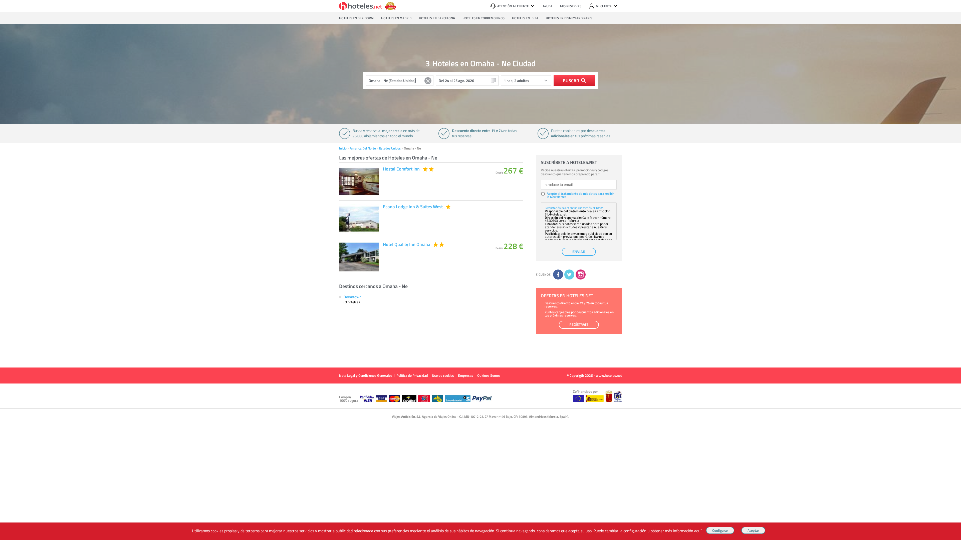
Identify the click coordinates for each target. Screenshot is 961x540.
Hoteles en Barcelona (437, 18)
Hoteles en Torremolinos (483, 18)
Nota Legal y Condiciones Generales (365, 375)
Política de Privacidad (412, 375)
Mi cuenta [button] (604, 6)
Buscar (571, 80)
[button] (480, 212)
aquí (697, 531)
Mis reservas (570, 6)
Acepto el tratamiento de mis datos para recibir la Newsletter (580, 195)
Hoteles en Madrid (396, 18)
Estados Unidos (390, 148)
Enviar (578, 252)
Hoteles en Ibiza (525, 18)
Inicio (343, 148)
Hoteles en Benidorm (356, 18)
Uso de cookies (443, 375)
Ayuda (547, 6)
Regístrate (578, 324)
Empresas (465, 375)
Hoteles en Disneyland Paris (569, 18)
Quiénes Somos (489, 375)
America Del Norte (363, 148)
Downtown (352, 297)
